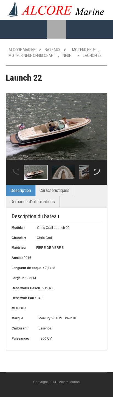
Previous (15, 172)
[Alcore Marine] (57, 9)
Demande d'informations (32, 201)
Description (20, 190)
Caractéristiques (54, 190)
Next (97, 172)
